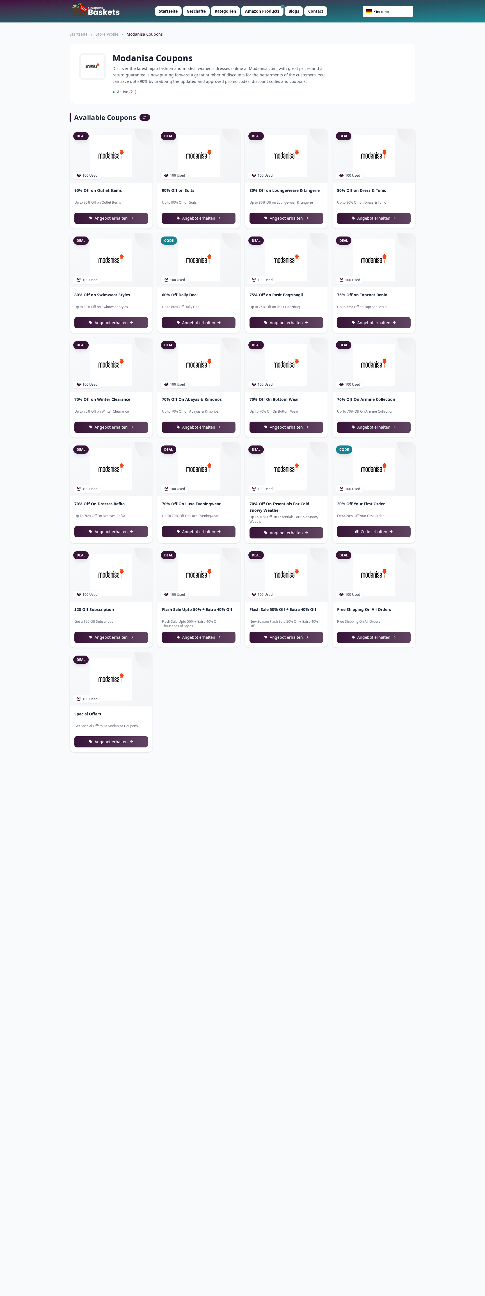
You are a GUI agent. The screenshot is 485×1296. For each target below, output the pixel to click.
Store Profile (107, 34)
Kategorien (225, 11)
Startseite (168, 11)
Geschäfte (196, 11)
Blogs (294, 11)
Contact (315, 11)
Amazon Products (262, 11)
